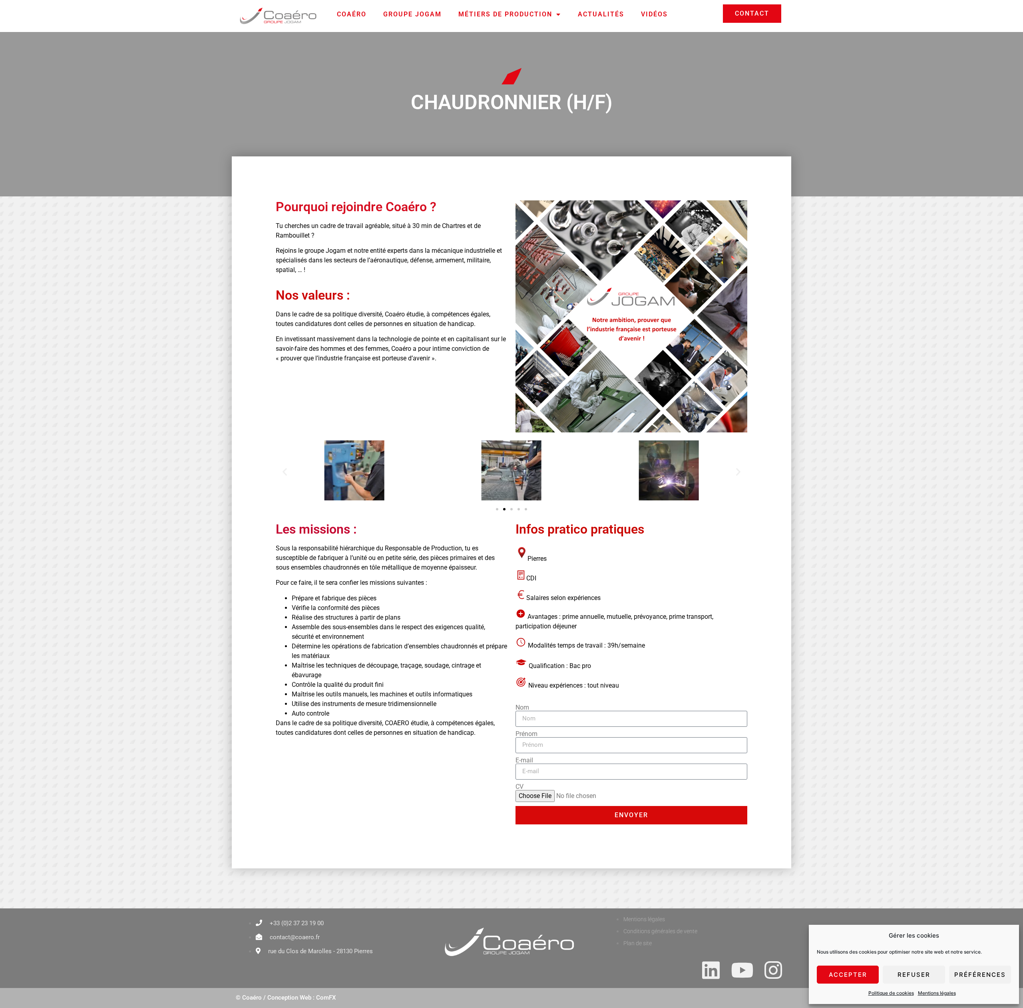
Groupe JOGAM (412, 14)
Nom (522, 707)
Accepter (848, 974)
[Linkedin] (711, 970)
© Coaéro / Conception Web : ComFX (286, 997)
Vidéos (654, 14)
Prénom (526, 734)
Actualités (601, 14)
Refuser (914, 974)
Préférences (980, 974)
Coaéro (351, 14)
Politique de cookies (891, 993)
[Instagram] (773, 970)
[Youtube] (742, 970)
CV (519, 787)
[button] (285, 472)
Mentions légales (937, 993)
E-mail (524, 760)
